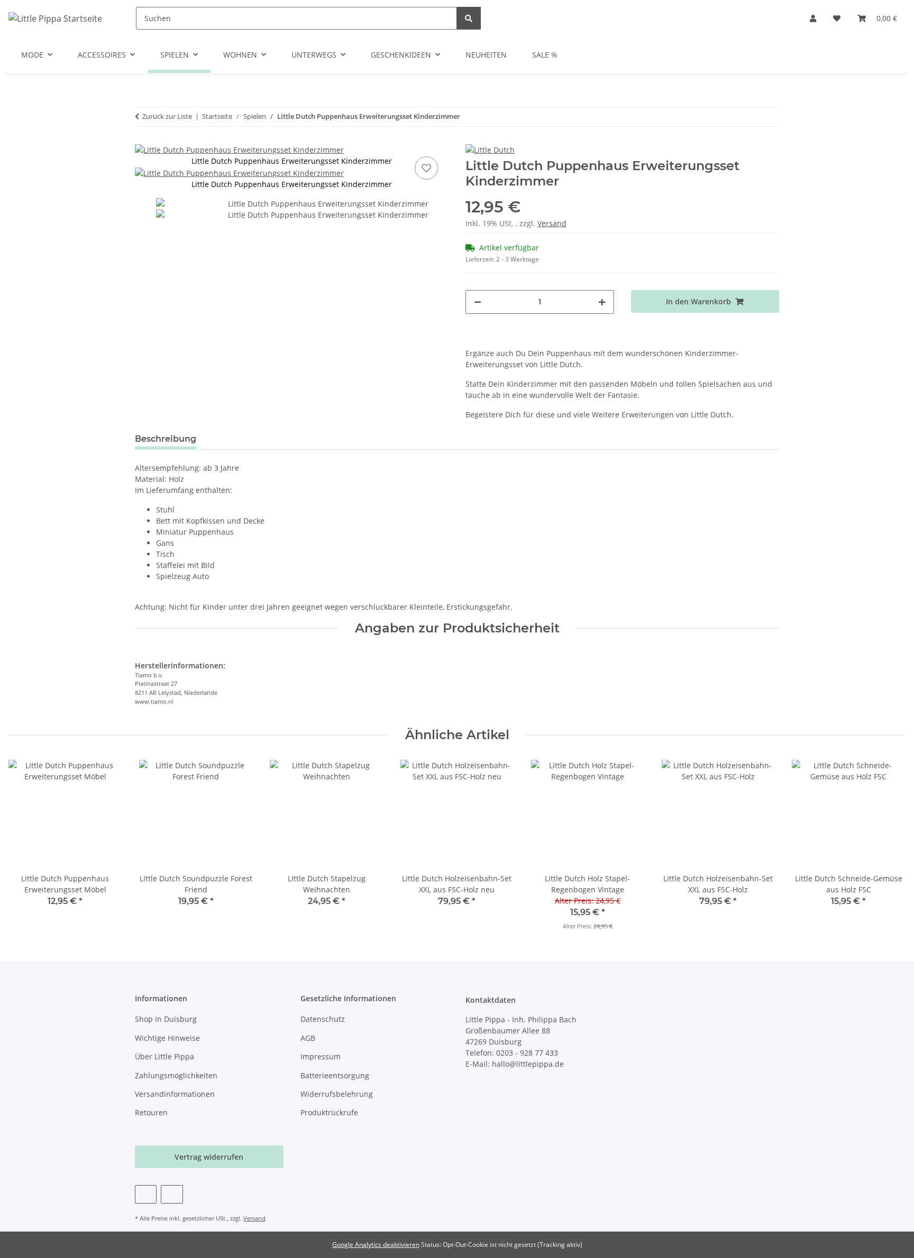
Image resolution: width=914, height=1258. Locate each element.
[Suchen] (468, 18)
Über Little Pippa (164, 1056)
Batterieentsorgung (334, 1075)
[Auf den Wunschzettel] (426, 168)
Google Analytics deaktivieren (375, 1244)
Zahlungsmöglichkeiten (176, 1075)
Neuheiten (486, 55)
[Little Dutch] (490, 149)
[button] (813, 18)
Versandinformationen (175, 1094)
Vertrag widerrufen (209, 1157)
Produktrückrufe (329, 1112)
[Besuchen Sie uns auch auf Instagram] (171, 1194)
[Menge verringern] (477, 302)
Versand (551, 223)
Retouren (151, 1112)
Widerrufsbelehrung (336, 1094)
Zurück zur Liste (167, 116)
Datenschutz (322, 1019)
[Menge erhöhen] (602, 302)
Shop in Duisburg (166, 1019)
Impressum (320, 1056)
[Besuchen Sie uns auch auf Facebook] (146, 1194)
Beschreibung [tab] (165, 439)
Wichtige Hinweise (167, 1038)
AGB (307, 1038)
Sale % (544, 55)
